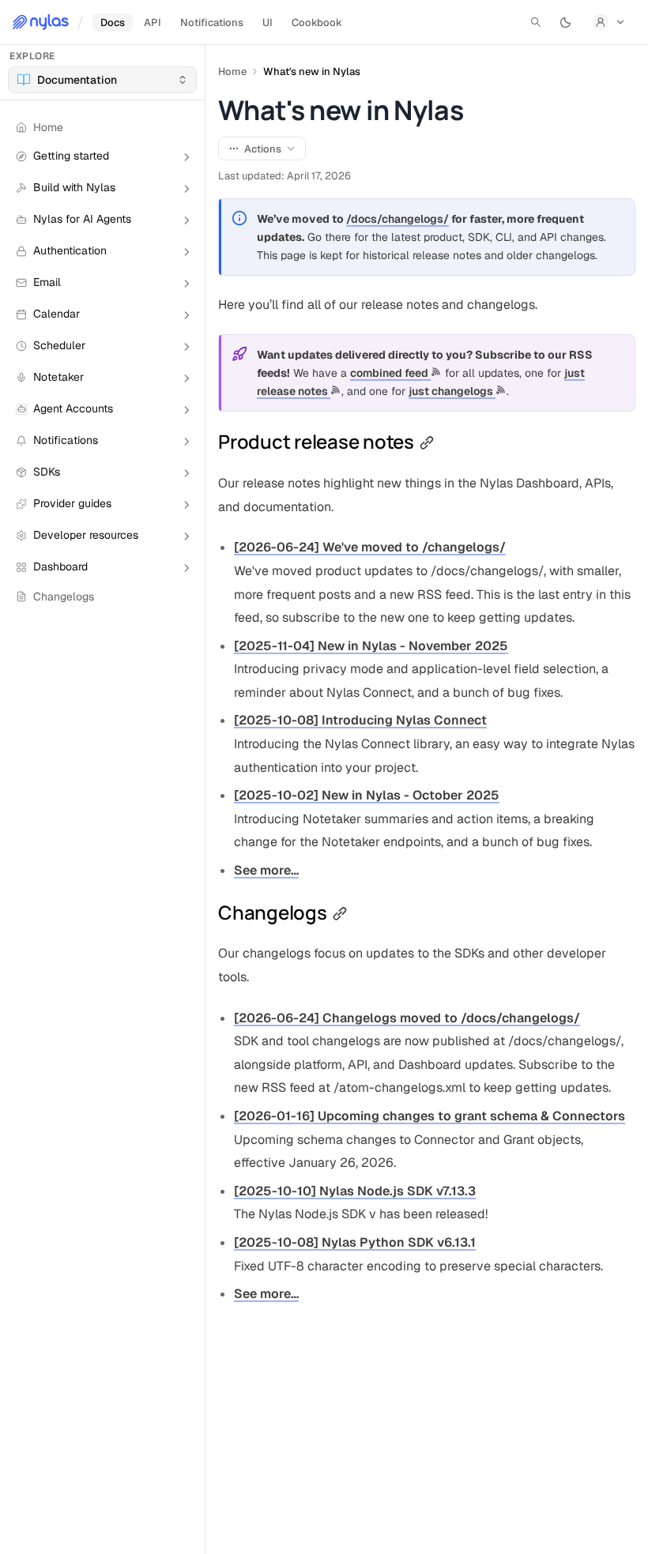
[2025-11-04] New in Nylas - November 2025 (371, 646)
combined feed (390, 373)
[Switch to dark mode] (565, 22)
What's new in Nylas (311, 71)
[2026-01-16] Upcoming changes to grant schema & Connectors (429, 1116)
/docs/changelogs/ (397, 219)
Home (232, 71)
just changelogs (452, 391)
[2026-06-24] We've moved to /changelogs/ (370, 547)
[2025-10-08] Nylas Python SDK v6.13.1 (355, 1242)
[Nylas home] (41, 22)
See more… (266, 870)
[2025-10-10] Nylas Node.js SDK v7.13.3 (355, 1191)
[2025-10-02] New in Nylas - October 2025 (366, 795)
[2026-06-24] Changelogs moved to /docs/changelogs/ (407, 1018)
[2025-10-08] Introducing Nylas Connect (360, 720)
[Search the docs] (535, 22)
